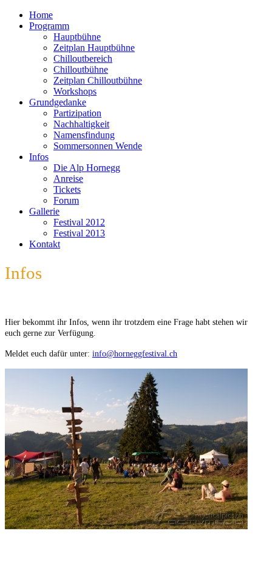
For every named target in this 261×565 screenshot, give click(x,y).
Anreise (68, 178)
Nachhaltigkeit (81, 124)
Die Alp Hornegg (86, 167)
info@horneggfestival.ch (134, 353)
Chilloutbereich (82, 58)
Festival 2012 (79, 222)
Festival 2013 (79, 233)
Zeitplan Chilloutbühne (97, 80)
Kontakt (44, 244)
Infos (39, 157)
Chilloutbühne (80, 69)
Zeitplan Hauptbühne (94, 47)
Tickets (67, 189)
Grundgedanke (57, 102)
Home (41, 15)
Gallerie (44, 211)
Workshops (75, 91)
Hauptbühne (77, 37)
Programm (49, 26)
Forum (66, 200)
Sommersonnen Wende (97, 146)
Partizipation (77, 113)
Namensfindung (84, 135)
